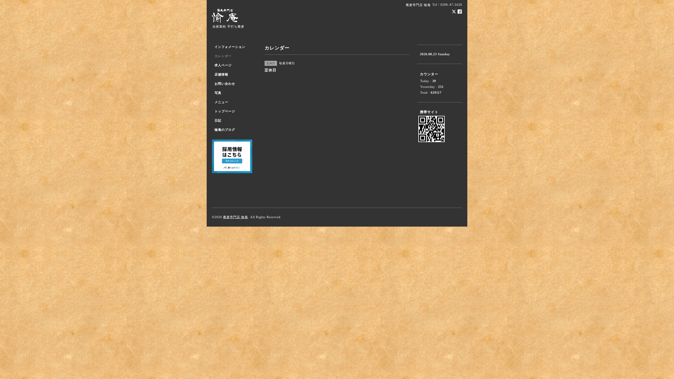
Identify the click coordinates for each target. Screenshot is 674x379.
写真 (218, 93)
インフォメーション (230, 47)
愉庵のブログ (225, 130)
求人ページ (223, 65)
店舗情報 (221, 74)
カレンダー (223, 56)
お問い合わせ (225, 84)
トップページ (225, 111)
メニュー (221, 102)
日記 (218, 120)
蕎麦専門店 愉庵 (235, 217)
